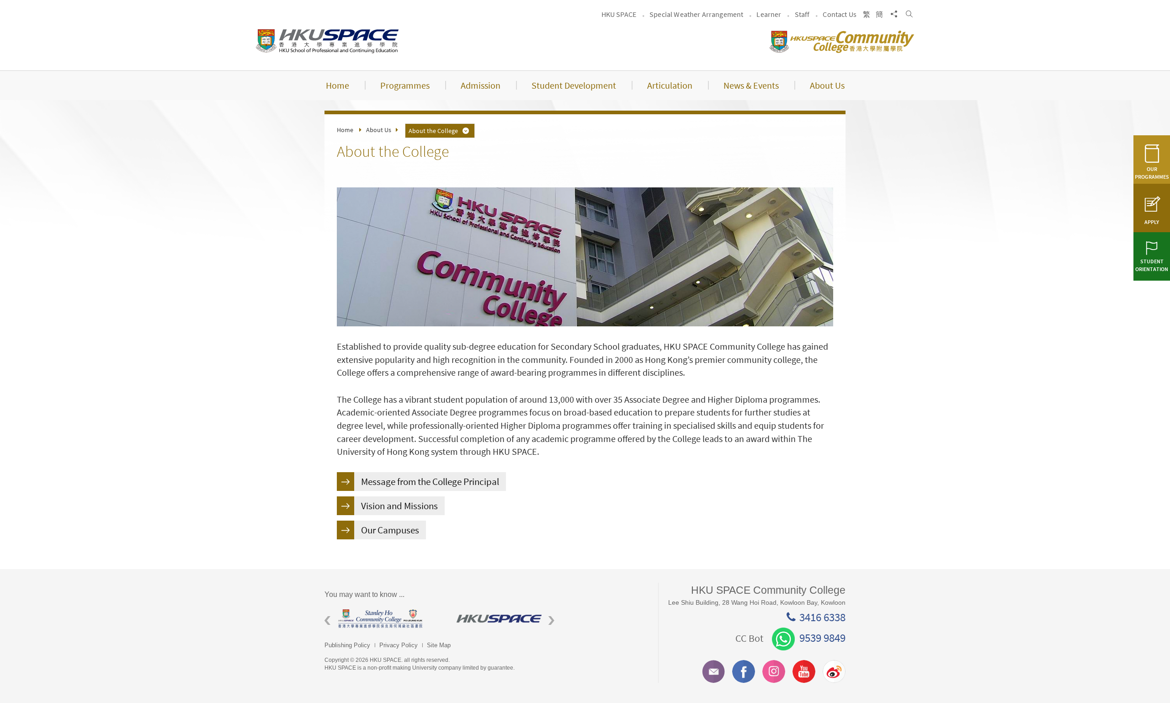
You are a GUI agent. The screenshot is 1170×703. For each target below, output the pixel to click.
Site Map (439, 645)
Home (345, 130)
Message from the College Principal (430, 481)
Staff (802, 14)
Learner (768, 14)
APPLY (1151, 221)
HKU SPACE (618, 14)
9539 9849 (822, 637)
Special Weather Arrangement (696, 14)
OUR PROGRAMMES (1152, 172)
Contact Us (839, 14)
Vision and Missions (399, 506)
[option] (384, 618)
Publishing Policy (347, 645)
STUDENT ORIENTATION (1151, 265)
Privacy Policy (398, 645)
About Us (378, 130)
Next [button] (551, 620)
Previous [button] (327, 620)
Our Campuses (390, 530)
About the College (433, 131)
